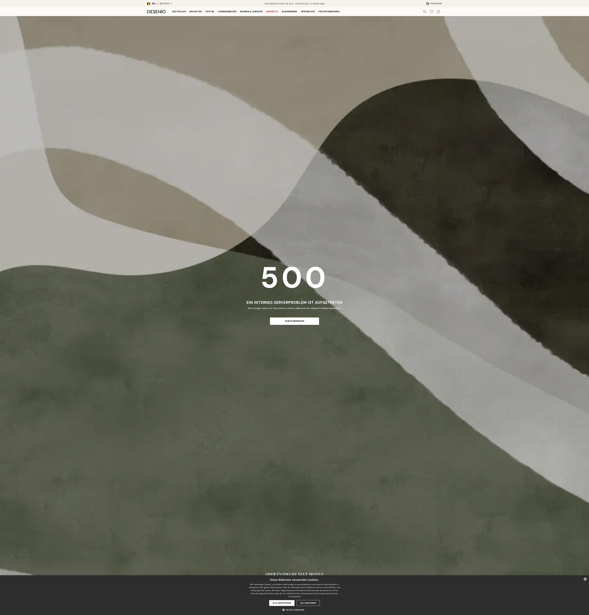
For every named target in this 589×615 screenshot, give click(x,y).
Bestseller (179, 11)
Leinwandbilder (227, 11)
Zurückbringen (294, 321)
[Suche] (425, 11)
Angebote (272, 11)
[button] (294, 609)
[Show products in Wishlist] (431, 11)
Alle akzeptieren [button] (282, 603)
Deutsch (164, 3)
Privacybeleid (294, 596)
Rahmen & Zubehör (251, 11)
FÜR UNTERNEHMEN (328, 11)
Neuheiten (195, 11)
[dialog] (294, 595)
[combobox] (585, 579)
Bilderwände (289, 11)
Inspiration (308, 11)
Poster (210, 11)
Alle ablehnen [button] (308, 603)
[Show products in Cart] (438, 11)
